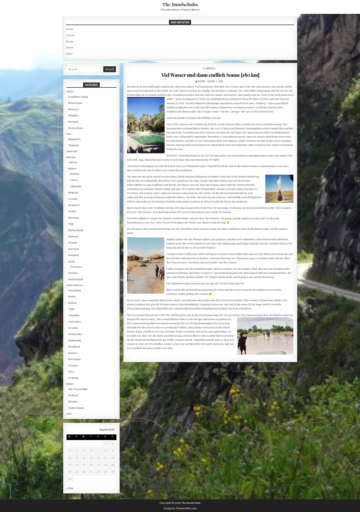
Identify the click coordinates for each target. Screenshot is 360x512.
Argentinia (74, 290)
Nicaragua (74, 359)
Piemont (73, 236)
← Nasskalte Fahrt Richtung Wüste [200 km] (150, 371)
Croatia (72, 199)
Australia (71, 151)
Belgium (73, 192)
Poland (72, 242)
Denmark (74, 205)
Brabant (73, 395)
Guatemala (74, 340)
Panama (73, 365)
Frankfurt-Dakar (78, 96)
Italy (71, 223)
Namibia (73, 115)
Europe (71, 157)
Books (70, 41)
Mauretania (75, 103)
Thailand (73, 145)
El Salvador (75, 334)
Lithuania (75, 186)
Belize (72, 296)
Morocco (210, 68)
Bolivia (72, 303)
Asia (68, 133)
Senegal (73, 121)
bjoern (201, 81)
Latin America (74, 285)
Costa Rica (74, 321)
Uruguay (73, 378)
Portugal (73, 249)
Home (69, 29)
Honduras (74, 346)
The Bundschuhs (180, 4)
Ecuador (73, 327)
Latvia (73, 180)
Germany (73, 217)
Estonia (74, 173)
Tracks (70, 35)
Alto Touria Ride (78, 389)
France (72, 211)
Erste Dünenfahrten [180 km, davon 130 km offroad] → (264, 371)
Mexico (72, 353)
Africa (70, 91)
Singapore (74, 139)
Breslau (73, 401)
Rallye (70, 384)
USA (69, 413)
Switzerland (75, 279)
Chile (71, 309)
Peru (71, 371)
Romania (73, 255)
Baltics (72, 168)
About (69, 47)
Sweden (73, 273)
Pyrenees (76, 266)
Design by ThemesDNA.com (180, 508)
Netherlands (75, 230)
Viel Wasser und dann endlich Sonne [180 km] (210, 75)
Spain (71, 261)
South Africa (75, 128)
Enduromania (76, 407)
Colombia (74, 315)
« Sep (69, 488)
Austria (72, 162)
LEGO (69, 53)
